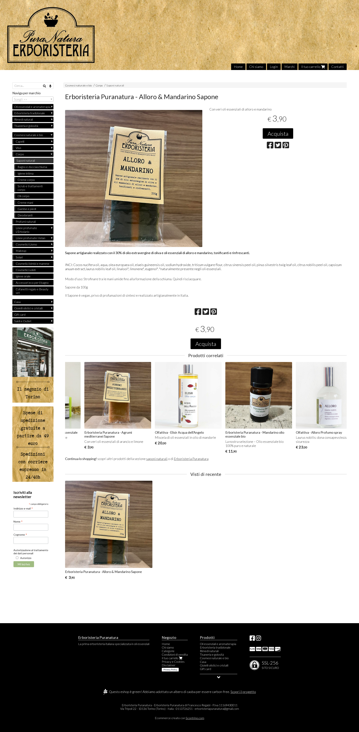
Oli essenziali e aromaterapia (32, 106)
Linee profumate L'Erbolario (26, 229)
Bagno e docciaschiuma (32, 167)
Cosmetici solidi (26, 270)
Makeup (21, 250)
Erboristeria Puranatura (191, 459)
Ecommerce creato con (179, 718)
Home (238, 67)
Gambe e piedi (27, 209)
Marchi (289, 67)
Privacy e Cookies (173, 661)
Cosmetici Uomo (26, 244)
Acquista (278, 133)
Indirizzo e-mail (23, 508)
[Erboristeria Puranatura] (179, 35)
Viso (18, 148)
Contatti (337, 67)
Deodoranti (25, 215)
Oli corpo (23, 196)
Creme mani (25, 202)
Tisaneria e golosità (26, 126)
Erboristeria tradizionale (29, 113)
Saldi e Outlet (22, 321)
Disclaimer (168, 665)
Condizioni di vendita (175, 654)
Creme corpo (26, 179)
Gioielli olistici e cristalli (28, 308)
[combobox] (32, 99)
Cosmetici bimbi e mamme (32, 263)
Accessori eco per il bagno (32, 282)
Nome (18, 521)
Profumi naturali (26, 221)
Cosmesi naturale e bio (78, 85)
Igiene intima (25, 173)
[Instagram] (258, 639)
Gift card (19, 314)
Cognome (20, 534)
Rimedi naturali (23, 119)
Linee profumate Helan (30, 238)
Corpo (99, 85)
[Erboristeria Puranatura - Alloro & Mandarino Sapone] (133, 178)
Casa (17, 302)
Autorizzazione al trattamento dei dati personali (30, 551)
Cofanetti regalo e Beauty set (32, 290)
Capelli (20, 141)
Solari (19, 257)
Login (274, 67)
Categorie (168, 651)
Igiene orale (23, 276)
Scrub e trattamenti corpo (30, 187)
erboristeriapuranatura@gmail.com (217, 708)
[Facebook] (252, 639)
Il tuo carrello (311, 67)
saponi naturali (157, 459)
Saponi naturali (115, 85)
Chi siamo (256, 67)
